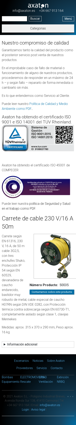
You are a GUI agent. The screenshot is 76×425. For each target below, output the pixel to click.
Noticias (38, 361)
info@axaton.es (24, 11)
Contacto (57, 368)
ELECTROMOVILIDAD (33, 377)
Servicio (41, 368)
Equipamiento (10, 382)
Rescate (25, 382)
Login (25, 409)
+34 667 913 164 (51, 11)
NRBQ (61, 382)
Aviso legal (38, 409)
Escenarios (21, 361)
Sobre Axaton (56, 361)
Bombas (7, 377)
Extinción (63, 377)
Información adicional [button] (22, 344)
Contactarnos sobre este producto (52, 291)
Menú (68, 19)
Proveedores (24, 368)
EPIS (42, 377)
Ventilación (46, 382)
